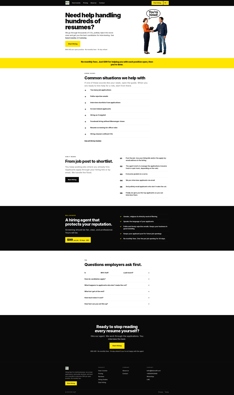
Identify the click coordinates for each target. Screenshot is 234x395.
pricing (83, 38)
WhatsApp (150, 376)
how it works (70, 38)
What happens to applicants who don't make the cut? (105, 285)
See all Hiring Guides (92, 141)
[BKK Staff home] (67, 3)
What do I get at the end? (94, 291)
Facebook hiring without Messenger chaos (107, 121)
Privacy (160, 392)
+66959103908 (152, 373)
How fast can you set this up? (96, 304)
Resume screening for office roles (103, 128)
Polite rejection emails (99, 96)
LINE (148, 379)
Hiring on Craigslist (98, 115)
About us (93, 3)
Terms (167, 392)
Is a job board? (108, 273)
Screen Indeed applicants (100, 109)
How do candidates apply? (95, 279)
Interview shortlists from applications (105, 102)
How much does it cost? (93, 298)
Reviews (101, 376)
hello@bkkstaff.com (154, 371)
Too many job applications (100, 90)
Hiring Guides (103, 379)
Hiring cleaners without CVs (101, 134)
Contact (102, 3)
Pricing (85, 3)
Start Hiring (157, 3)
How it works (76, 3)
